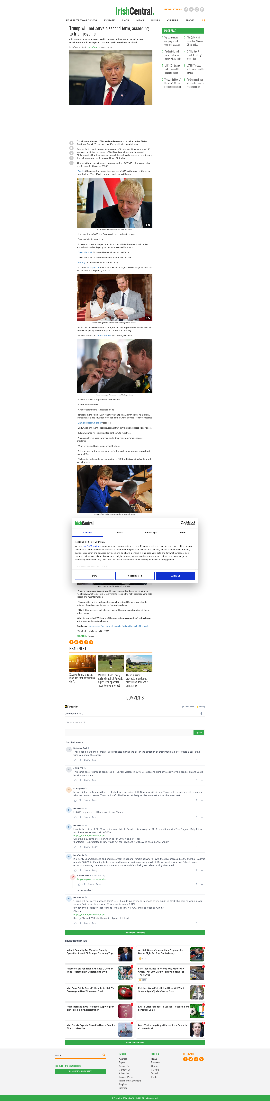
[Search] (203, 20)
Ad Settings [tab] (151, 532)
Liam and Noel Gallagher (90, 422)
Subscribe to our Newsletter (80, 1071)
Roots (154, 1076)
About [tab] (182, 532)
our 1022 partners (92, 546)
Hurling (81, 262)
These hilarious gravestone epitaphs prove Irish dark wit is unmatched (137, 680)
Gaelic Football (85, 252)
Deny (94, 575)
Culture (155, 1069)
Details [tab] (119, 532)
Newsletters (173, 9)
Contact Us (124, 1069)
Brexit (81, 171)
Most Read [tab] (170, 30)
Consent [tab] (87, 532)
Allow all (175, 575)
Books (91, 636)
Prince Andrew (104, 335)
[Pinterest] (202, 9)
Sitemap (123, 1087)
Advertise (124, 1073)
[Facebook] (186, 9)
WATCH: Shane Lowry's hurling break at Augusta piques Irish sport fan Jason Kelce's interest (110, 680)
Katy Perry (93, 267)
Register (123, 1084)
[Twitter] (191, 9)
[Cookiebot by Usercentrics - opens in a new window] (183, 523)
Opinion (155, 1066)
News (154, 1058)
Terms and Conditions (130, 1080)
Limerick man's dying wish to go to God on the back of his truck (118, 626)
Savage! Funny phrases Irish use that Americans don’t (82, 678)
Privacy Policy (126, 1076)
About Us (124, 1066)
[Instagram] (196, 9)
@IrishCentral (93, 47)
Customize (133, 575)
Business (155, 1062)
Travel (154, 1073)
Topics (122, 1062)
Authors (123, 1058)
